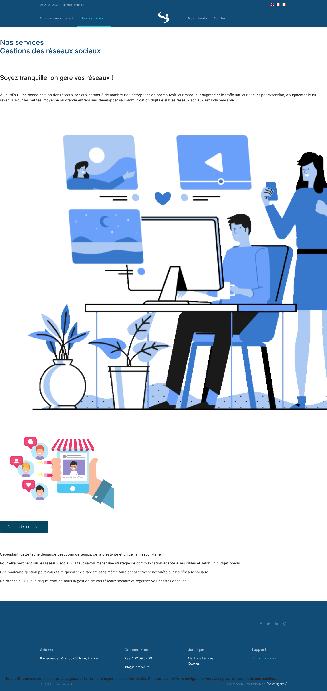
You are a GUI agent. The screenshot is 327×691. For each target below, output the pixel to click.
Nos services (92, 18)
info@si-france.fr (73, 4)
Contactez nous (264, 658)
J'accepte (12, 684)
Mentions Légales (200, 658)
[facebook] (261, 623)
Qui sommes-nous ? (57, 18)
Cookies (194, 663)
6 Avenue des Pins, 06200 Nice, (69, 658)
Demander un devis (24, 526)
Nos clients (197, 18)
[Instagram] (284, 623)
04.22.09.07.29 (49, 4)
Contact (221, 18)
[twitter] (268, 623)
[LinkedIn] (276, 623)
